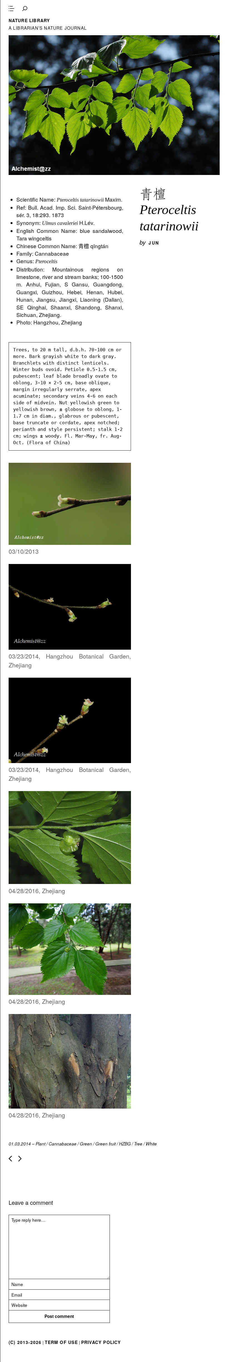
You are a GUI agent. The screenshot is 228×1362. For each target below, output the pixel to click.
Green (86, 1144)
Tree (138, 1144)
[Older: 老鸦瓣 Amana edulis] (20, 1158)
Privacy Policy (101, 1342)
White (151, 1144)
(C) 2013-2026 (25, 1342)
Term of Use (61, 1342)
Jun (153, 243)
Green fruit (105, 1144)
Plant (40, 1144)
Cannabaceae (62, 1144)
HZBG (125, 1144)
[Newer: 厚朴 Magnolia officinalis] (10, 1158)
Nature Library (29, 20)
